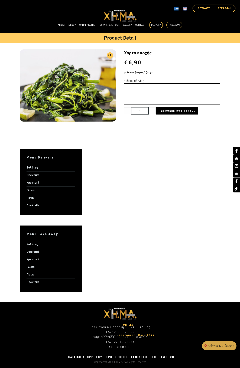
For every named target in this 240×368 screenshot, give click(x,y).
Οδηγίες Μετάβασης (221, 345)
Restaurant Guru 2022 (137, 335)
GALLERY (127, 25)
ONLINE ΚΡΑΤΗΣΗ (87, 25)
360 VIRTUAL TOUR (109, 25)
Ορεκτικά (33, 175)
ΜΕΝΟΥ (72, 25)
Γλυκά (30, 190)
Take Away (174, 25)
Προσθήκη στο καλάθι (177, 110)
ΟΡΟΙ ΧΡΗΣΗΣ (117, 357)
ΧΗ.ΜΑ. (129, 325)
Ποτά (30, 197)
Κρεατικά (33, 182)
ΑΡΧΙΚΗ (61, 25)
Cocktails (33, 205)
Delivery (156, 25)
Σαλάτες (32, 167)
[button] (110, 55)
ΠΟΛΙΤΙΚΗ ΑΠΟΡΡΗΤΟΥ (84, 357)
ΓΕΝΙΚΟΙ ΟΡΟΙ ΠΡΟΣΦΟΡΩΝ (152, 357)
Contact (140, 25)
